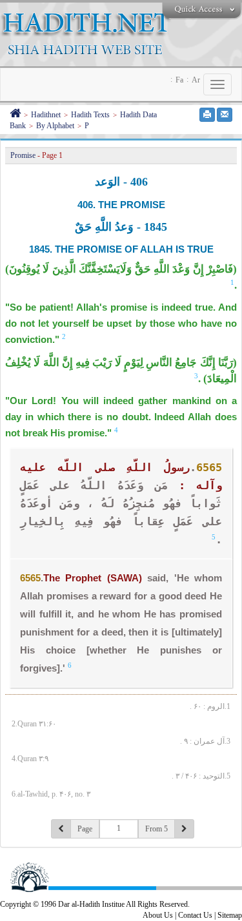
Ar (196, 79)
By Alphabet (55, 125)
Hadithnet (46, 114)
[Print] (207, 115)
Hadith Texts (90, 114)
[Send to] (224, 115)
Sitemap (229, 915)
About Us (158, 915)
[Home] (15, 114)
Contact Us (195, 915)
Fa (179, 79)
